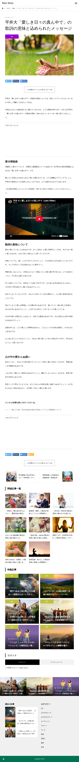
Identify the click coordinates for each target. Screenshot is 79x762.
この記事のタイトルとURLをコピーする (39, 89)
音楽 (12, 36)
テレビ (43, 730)
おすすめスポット (47, 717)
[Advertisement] (39, 140)
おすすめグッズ (46, 713)
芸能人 (43, 738)
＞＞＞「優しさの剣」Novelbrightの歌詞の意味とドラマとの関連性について (33, 410)
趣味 (12, 576)
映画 (42, 734)
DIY (42, 708)
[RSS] (4, 759)
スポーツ (44, 725)
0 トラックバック (56, 662)
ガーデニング (45, 721)
